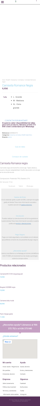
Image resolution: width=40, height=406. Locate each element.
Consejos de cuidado (20, 157)
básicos (10, 137)
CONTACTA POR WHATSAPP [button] (16, 120)
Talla (5, 97)
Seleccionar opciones (31, 400)
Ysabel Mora (29, 135)
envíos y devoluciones (23, 223)
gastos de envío (26, 205)
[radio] (19, 97)
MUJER (8, 80)
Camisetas (21, 80)
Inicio (3, 80)
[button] (11, 186)
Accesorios (14, 80)
